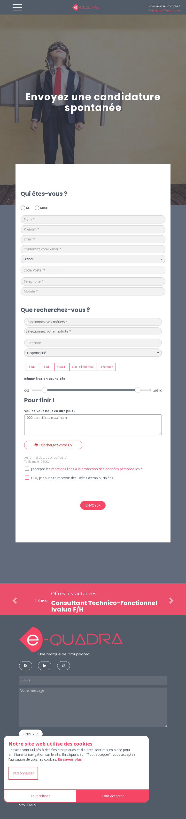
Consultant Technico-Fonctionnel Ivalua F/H (104, 606)
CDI (46, 367)
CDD (32, 367)
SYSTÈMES (27, 805)
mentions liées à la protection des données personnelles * (97, 469)
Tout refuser (40, 796)
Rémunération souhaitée (44, 378)
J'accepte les (40, 469)
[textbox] (62, 321)
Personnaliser (23, 773)
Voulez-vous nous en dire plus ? (50, 411)
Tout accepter (113, 796)
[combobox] (93, 322)
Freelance (106, 367)
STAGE (61, 367)
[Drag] (44, 390)
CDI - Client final (82, 367)
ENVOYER (93, 505)
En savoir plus (70, 759)
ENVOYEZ (31, 734)
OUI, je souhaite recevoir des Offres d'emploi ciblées (72, 478)
